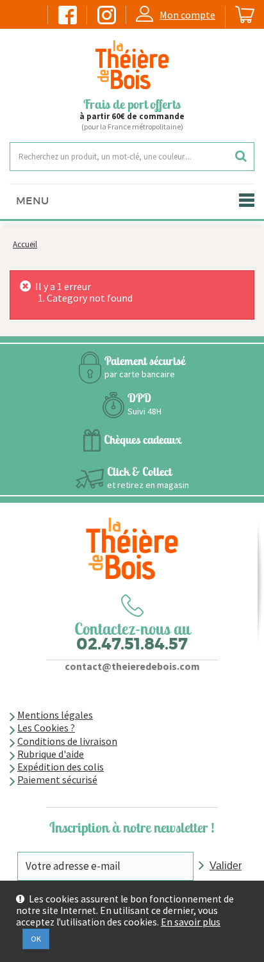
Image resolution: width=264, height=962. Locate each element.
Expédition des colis (60, 766)
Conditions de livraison (67, 741)
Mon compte (187, 14)
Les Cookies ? (46, 727)
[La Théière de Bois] (132, 64)
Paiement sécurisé (57, 779)
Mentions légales (55, 714)
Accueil (25, 244)
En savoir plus (190, 922)
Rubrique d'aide (50, 753)
